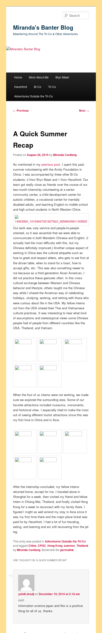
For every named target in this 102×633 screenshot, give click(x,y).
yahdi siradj (26, 594)
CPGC (42, 545)
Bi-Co (37, 87)
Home (18, 77)
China (32, 545)
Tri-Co (52, 87)
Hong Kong (54, 545)
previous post (51, 164)
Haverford (20, 87)
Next (84, 110)
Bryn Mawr (62, 77)
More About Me (39, 77)
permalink (67, 550)
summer (69, 545)
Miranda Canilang (65, 155)
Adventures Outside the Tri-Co (33, 96)
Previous (21, 110)
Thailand (82, 545)
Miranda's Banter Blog (43, 27)
